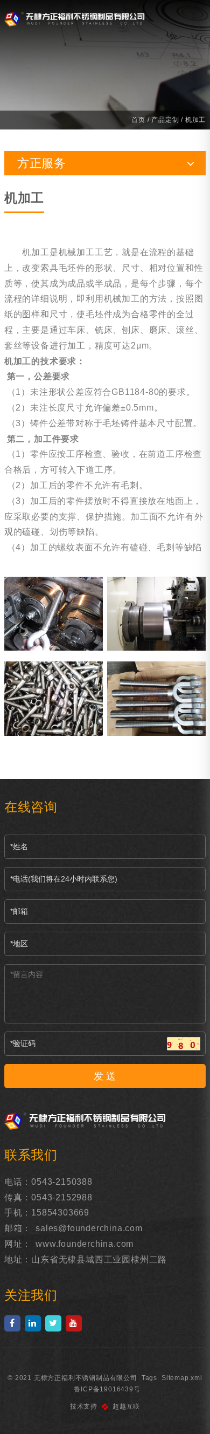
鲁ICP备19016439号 (107, 1389)
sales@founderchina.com (89, 1228)
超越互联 (126, 1406)
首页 (138, 120)
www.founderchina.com (85, 1243)
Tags (149, 1378)
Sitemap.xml (182, 1378)
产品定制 (165, 120)
